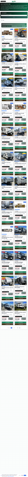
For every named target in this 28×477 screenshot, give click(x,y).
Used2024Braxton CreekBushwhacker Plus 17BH (6, 138)
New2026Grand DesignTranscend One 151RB (19, 237)
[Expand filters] (26, 20)
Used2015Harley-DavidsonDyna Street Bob (20, 40)
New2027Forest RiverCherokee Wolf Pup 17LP (7, 313)
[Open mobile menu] (26, 1)
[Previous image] (15, 33)
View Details (8, 49)
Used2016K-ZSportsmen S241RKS (6, 163)
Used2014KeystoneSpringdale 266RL (7, 40)
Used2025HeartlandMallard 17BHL (7, 188)
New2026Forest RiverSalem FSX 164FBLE (7, 288)
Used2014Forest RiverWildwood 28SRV (20, 188)
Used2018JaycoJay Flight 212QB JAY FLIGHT (19, 114)
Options (19, 475)
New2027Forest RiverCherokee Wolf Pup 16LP (20, 313)
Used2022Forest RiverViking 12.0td (20, 89)
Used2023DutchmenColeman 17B (7, 89)
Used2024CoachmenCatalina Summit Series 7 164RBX (7, 212)
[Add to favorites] (12, 36)
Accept (25, 475)
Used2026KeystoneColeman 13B (7, 114)
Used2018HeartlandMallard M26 (20, 212)
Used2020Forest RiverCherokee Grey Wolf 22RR (7, 238)
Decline (22, 475)
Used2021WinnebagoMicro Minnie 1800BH (19, 287)
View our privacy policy (11, 476)
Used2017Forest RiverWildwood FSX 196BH (20, 64)
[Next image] (25, 33)
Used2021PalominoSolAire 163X (20, 163)
